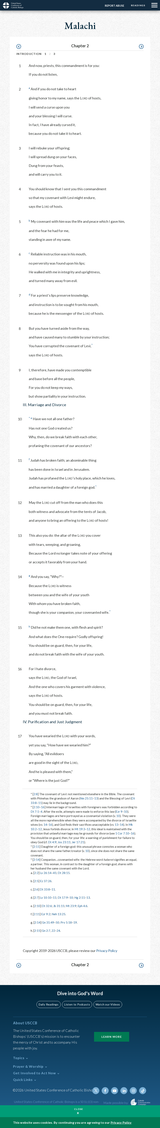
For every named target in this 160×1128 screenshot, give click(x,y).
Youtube (114, 1090)
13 (96, 798)
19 (75, 922)
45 (54, 873)
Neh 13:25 (58, 914)
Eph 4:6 (82, 906)
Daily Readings (49, 1004)
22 (53, 930)
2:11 (36, 846)
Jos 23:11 (64, 842)
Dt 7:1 (35, 811)
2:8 (35, 794)
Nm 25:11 (86, 798)
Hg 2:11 (79, 897)
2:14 (36, 859)
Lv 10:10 (45, 897)
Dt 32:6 (47, 906)
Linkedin (123, 1090)
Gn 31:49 (48, 922)
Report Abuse (114, 5)
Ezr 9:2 (45, 914)
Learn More (111, 1036)
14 (45, 824)
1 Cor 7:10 (122, 833)
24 (58, 930)
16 (42, 807)
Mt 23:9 (71, 906)
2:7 (36, 897)
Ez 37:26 (46, 881)
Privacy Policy (106, 950)
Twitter (95, 1090)
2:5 (36, 881)
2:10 (36, 807)
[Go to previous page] (20, 47)
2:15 (37, 930)
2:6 (36, 889)
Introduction (29, 53)
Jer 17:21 (78, 842)
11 (40, 803)
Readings (138, 5)
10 (125, 811)
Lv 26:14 (45, 873)
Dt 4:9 (52, 842)
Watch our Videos (108, 1004)
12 (40, 829)
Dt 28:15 (64, 873)
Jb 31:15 (58, 906)
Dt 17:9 (63, 897)
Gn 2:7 (46, 930)
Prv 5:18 (66, 922)
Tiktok (142, 1090)
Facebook (105, 1090)
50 (57, 922)
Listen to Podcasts (77, 1004)
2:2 (36, 873)
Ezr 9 (119, 811)
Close (78, 1109)
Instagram (133, 1090)
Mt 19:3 (80, 829)
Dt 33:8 (45, 889)
